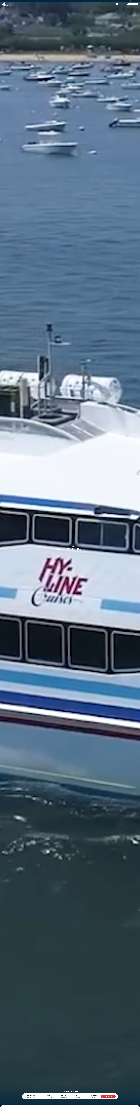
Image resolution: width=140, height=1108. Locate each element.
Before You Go (47, 4)
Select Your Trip (31, 1095)
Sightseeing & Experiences (33, 4)
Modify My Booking (135, 0)
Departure (63, 1095)
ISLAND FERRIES (19, 4)
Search (3, 0)
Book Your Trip (133, 4)
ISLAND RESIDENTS (59, 4)
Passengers (94, 1095)
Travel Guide (70, 4)
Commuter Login (126, 0)
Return (77, 1095)
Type (48, 1095)
